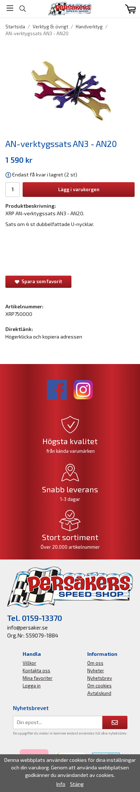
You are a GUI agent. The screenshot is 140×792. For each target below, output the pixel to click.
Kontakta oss (36, 670)
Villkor (29, 663)
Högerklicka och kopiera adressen (43, 336)
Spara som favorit (40, 281)
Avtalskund (99, 693)
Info (60, 784)
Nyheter (95, 670)
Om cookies (99, 686)
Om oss (95, 663)
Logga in (32, 686)
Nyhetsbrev (99, 678)
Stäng (77, 784)
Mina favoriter (37, 678)
